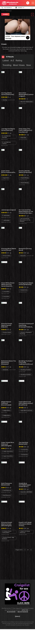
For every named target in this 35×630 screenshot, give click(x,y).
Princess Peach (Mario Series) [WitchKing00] (6, 524)
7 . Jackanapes (6, 220)
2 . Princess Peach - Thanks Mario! (7, 531)
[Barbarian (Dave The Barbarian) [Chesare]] (3, 340)
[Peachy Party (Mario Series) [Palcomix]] (20, 262)
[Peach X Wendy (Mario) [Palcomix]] (20, 150)
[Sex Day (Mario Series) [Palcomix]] (3, 72)
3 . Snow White (5, 296)
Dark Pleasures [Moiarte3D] (6, 484)
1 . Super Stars (5, 178)
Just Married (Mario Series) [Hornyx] (8, 129)
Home (3, 10)
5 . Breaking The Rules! (25, 374)
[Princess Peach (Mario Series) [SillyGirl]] (4, 303)
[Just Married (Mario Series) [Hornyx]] (3, 108)
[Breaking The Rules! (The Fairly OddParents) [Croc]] (20, 340)
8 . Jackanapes (6, 215)
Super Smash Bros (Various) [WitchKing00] (7, 444)
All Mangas (9, 10)
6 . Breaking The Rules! (25, 369)
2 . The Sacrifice (24, 454)
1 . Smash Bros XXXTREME (26, 492)
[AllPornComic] (9, 3)
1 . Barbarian (5, 369)
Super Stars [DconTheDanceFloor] (9, 171)
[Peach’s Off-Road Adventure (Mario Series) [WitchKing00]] (22, 501)
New (28, 65)
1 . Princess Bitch (6, 255)
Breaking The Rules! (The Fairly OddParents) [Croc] (26, 362)
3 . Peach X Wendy (24, 178)
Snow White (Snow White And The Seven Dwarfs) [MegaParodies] (7, 285)
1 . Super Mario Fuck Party (26, 410)
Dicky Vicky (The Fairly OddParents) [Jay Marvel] (25, 130)
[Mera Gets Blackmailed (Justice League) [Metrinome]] (20, 72)
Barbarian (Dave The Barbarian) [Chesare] (8, 362)
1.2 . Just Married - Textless (6, 143)
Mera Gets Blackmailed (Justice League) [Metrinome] (26, 95)
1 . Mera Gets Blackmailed (26, 101)
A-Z (12, 60)
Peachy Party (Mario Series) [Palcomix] (26, 283)
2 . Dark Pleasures (6, 490)
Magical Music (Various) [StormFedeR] (6, 403)
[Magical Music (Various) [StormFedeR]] (4, 381)
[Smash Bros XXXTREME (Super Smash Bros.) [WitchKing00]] (22, 462)
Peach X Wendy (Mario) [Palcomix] (25, 171)
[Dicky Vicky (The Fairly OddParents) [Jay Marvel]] (20, 108)
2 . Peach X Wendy (24, 182)
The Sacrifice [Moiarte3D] (23, 443)
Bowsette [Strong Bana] (25, 249)
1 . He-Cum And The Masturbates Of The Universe (25, 220)
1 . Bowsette (23, 255)
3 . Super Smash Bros (7, 451)
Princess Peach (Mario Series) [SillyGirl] (6, 325)
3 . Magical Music (6, 410)
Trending (7, 65)
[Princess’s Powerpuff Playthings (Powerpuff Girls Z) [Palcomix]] (20, 303)
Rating (19, 60)
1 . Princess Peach (6, 332)
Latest (6, 60)
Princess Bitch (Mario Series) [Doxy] (8, 249)
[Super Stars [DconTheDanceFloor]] (3, 150)
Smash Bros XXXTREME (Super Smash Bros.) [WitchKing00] (25, 485)
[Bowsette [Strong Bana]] (20, 228)
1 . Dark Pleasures (6, 495)
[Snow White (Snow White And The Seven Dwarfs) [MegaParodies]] (4, 262)
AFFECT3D (25, 610)
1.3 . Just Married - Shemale (6, 136)
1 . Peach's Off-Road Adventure (25, 531)
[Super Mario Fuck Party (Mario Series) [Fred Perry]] (21, 381)
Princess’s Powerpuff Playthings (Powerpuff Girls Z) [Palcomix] (26, 326)
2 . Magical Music (6, 415)
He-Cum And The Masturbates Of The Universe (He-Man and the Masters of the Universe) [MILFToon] (26, 214)
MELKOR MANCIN (23, 612)
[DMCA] (17, 616)
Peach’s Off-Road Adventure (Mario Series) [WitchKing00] (25, 524)
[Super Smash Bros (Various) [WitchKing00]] (4, 421)
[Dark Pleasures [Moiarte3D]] (4, 462)
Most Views (19, 65)
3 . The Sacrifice (24, 449)
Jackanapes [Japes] (8, 210)
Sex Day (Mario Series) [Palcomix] (7, 93)
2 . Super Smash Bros (7, 456)
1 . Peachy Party (23, 290)
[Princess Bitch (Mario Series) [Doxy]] (3, 228)
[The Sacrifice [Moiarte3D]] (20, 421)
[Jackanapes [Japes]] (2, 189)
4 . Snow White (6, 291)
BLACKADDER (11, 612)
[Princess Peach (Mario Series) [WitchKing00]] (4, 501)
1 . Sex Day (4, 100)
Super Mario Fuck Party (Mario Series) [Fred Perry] (26, 403)
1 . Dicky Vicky (23, 137)
